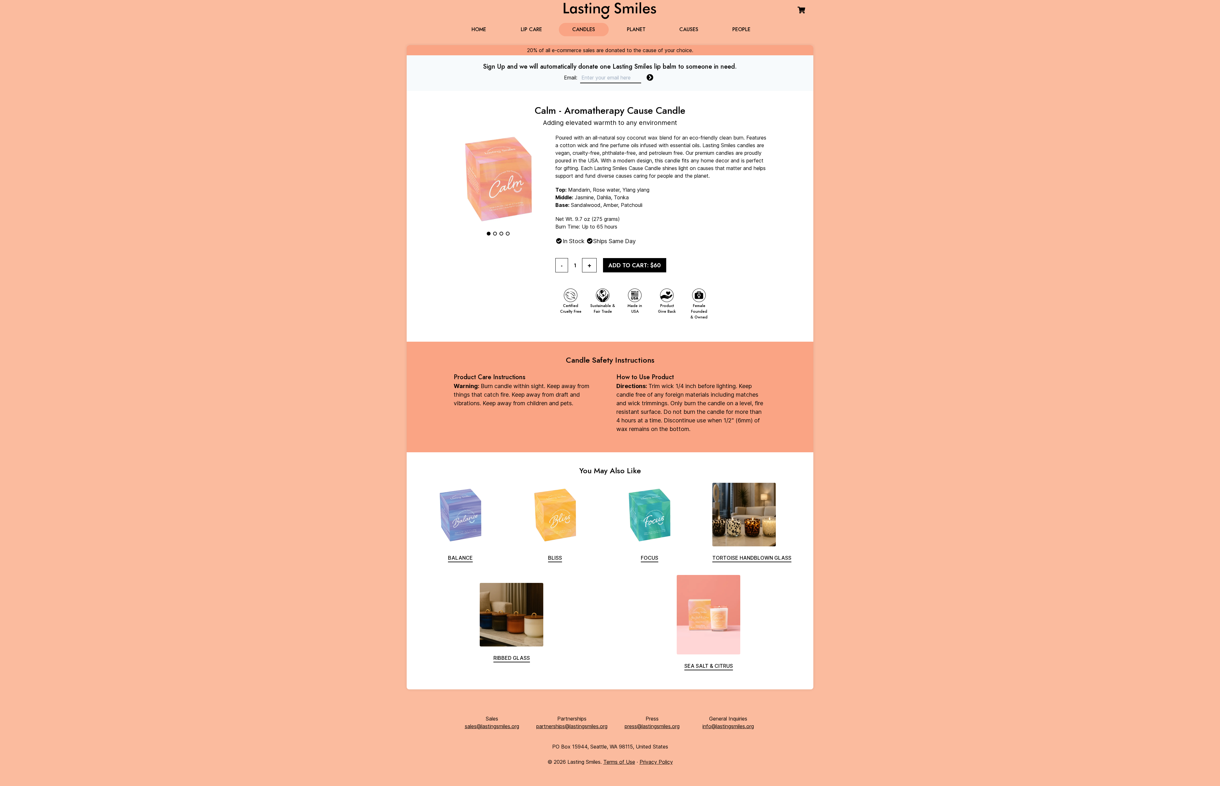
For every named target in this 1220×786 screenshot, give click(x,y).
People (741, 29)
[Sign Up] (650, 77)
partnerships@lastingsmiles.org (571, 726)
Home (478, 29)
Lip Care (531, 29)
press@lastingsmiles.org (652, 726)
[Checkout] (802, 10)
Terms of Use (619, 762)
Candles (583, 29)
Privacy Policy (656, 762)
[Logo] (609, 10)
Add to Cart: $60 (634, 265)
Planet (636, 29)
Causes (688, 29)
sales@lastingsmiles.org (492, 726)
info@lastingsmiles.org (728, 726)
